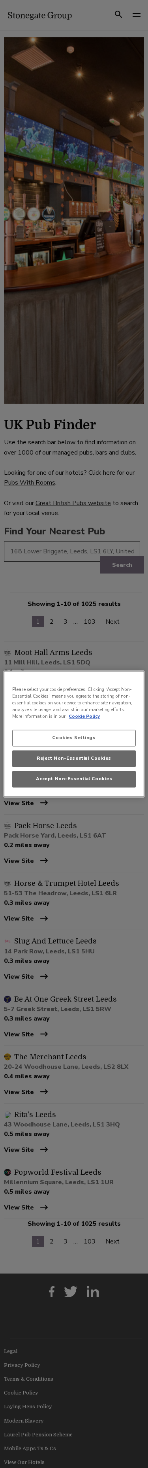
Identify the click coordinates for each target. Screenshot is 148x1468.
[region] (74, 733)
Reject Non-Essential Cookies (74, 758)
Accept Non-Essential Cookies (74, 779)
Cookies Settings (74, 738)
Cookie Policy (84, 716)
